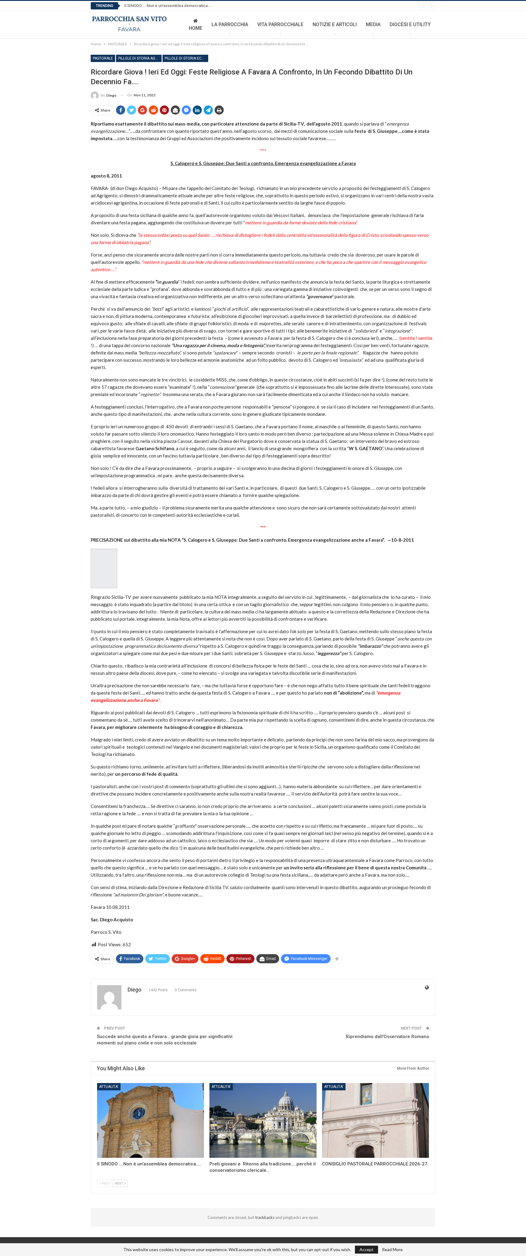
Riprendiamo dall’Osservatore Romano (387, 1036)
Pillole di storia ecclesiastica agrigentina (186, 58)
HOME (195, 28)
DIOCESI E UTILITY (410, 24)
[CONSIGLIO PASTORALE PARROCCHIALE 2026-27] (375, 1120)
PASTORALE (103, 58)
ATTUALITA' (108, 1087)
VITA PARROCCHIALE (280, 24)
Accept (366, 1249)
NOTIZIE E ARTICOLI (335, 24)
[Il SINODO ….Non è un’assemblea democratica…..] (150, 1120)
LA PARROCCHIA (230, 24)
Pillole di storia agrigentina (140, 58)
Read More (392, 1249)
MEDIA (373, 24)
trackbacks (265, 1217)
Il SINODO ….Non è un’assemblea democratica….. (168, 5)
